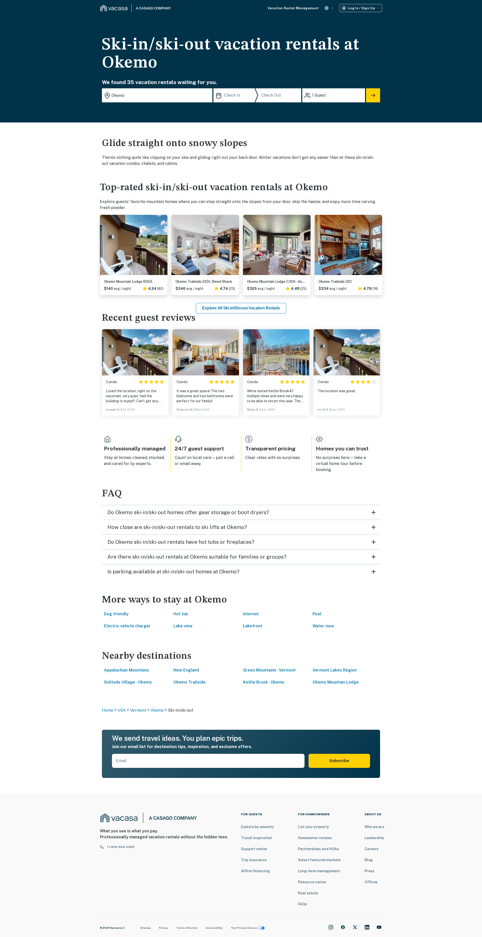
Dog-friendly (116, 614)
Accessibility (214, 927)
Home (107, 710)
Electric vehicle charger (127, 626)
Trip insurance (254, 860)
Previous (104, 247)
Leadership (374, 838)
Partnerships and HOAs (318, 849)
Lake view (183, 626)
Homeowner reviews (315, 838)
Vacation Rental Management (293, 8)
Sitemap (145, 927)
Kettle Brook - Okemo (263, 682)
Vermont (138, 710)
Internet (251, 614)
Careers (371, 849)
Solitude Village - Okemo (128, 682)
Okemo (157, 710)
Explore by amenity (257, 827)
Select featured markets (319, 860)
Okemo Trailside (189, 682)
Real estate (308, 893)
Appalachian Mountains (126, 670)
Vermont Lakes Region (335, 670)
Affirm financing (255, 871)
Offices (371, 882)
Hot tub (180, 614)
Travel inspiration (256, 838)
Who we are (374, 827)
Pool (317, 614)
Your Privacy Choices (244, 927)
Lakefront (252, 626)
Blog (369, 860)
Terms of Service (187, 927)
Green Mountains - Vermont (269, 670)
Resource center (312, 882)
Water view (323, 626)
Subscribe (339, 760)
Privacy (163, 927)
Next (163, 247)
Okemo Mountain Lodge (336, 682)
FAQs (302, 904)
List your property (313, 827)
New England (186, 670)
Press (369, 871)
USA (121, 710)
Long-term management (319, 871)
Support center (254, 849)
